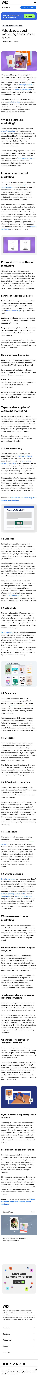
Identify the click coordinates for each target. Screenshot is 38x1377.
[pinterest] (17, 1364)
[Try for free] (19, 1282)
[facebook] (4, 1364)
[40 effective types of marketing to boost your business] (19, 1225)
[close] (36, 1370)
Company (6, 1352)
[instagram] (10, 1364)
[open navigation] (35, 2)
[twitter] (20, 1364)
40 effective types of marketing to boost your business (16, 1239)
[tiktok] (14, 1364)
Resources (7, 1340)
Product (6, 1328)
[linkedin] (24, 1364)
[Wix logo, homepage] (4, 2)
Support (6, 1346)
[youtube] (7, 1364)
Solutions (6, 1334)
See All (33, 1212)
